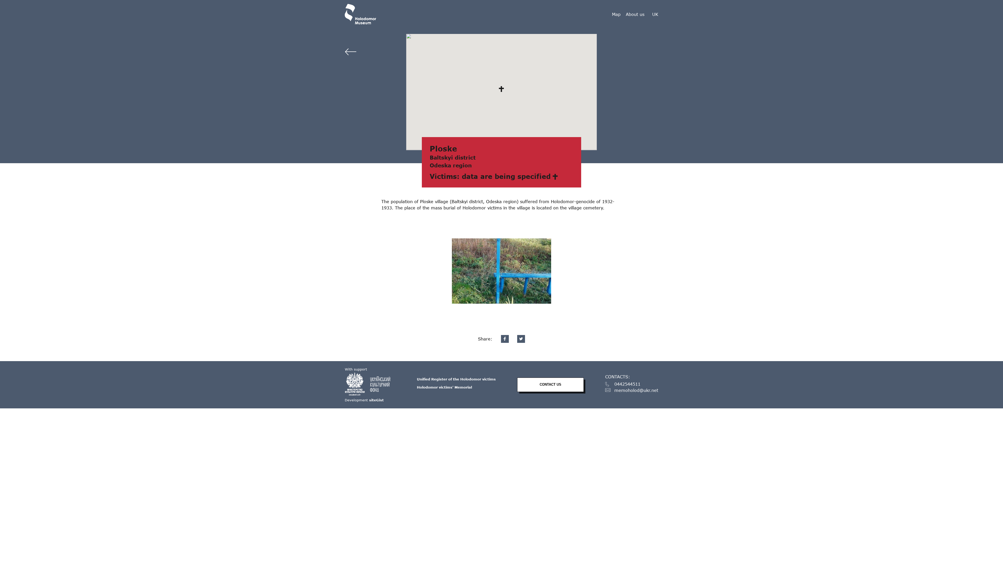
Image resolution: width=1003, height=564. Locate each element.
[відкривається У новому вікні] (370, 384)
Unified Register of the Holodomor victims (456, 379)
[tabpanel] (501, 271)
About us (635, 14)
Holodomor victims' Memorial (444, 387)
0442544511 (627, 384)
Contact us (550, 384)
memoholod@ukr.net (636, 390)
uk (655, 14)
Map (616, 14)
